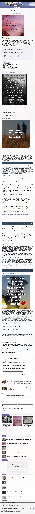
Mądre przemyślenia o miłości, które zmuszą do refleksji (10, 69)
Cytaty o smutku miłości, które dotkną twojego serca (14, 452)
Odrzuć (27, 508)
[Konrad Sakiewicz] (4, 382)
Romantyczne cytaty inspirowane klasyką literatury (10, 67)
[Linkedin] (8, 38)
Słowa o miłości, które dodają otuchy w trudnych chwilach (10, 64)
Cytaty (17, 9)
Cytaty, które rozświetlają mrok (7, 66)
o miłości (13, 157)
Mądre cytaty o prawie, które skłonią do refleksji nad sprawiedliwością (13, 362)
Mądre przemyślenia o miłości (24, 374)
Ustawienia (23, 508)
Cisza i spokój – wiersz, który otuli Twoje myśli (14, 491)
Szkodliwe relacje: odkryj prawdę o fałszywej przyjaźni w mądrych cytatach (14, 359)
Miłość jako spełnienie (6, 63)
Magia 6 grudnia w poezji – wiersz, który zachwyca (15, 486)
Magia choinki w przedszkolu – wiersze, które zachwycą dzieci (17, 496)
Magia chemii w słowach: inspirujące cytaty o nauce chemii (12, 369)
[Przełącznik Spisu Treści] (17, 61)
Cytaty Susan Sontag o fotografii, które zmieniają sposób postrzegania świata (7, 424)
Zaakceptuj (32, 508)
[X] (5, 38)
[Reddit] (6, 38)
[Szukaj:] (16, 433)
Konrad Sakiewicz (16, 13)
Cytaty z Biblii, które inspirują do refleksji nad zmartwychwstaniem (13, 371)
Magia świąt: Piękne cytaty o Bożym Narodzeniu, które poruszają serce (14, 365)
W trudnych (26, 168)
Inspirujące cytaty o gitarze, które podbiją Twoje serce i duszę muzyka (13, 361)
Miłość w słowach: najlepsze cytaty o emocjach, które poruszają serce (17, 428)
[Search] (32, 7)
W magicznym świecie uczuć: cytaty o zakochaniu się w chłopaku (28, 425)
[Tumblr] (9, 38)
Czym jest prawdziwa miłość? (7, 62)
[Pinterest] (4, 38)
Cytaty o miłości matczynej (6, 374)
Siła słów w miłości (5, 65)
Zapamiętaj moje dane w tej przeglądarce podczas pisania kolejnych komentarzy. (13, 408)
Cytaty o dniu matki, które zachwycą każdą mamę (10, 358)
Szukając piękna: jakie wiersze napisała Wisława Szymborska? (17, 477)
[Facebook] (2, 38)
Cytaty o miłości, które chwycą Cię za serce (9, 68)
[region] (17, 508)
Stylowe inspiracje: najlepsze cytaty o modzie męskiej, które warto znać (14, 368)
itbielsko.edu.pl (17, 4)
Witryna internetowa (4, 405)
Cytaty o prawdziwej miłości (15, 374)
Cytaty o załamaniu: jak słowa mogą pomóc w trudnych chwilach (16, 456)
